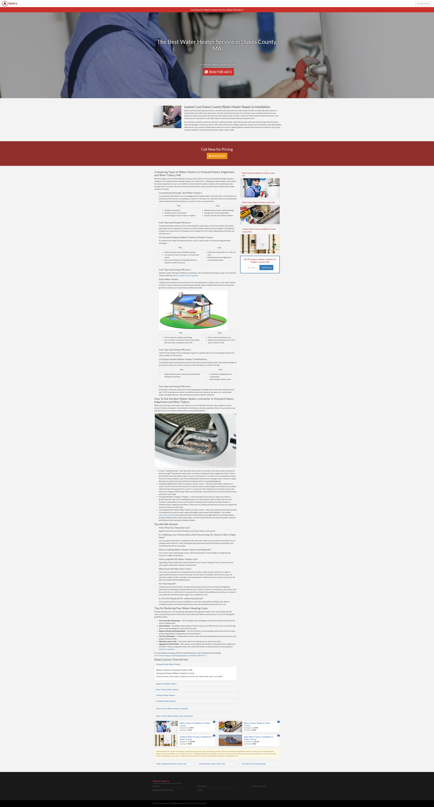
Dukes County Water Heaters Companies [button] (172, 708)
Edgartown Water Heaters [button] (166, 684)
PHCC (203, 655)
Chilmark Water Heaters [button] (165, 695)
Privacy (188, 803)
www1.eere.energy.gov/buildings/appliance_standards (175, 655)
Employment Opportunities (163, 790)
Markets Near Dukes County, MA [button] (212, 764)
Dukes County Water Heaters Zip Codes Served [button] (174, 716)
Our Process (201, 786)
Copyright (202, 803)
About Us (156, 786)
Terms (194, 803)
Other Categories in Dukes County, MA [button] (171, 764)
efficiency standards (167, 649)
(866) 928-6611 (235, 9)
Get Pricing (266, 267)
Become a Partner (423, 4)
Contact (200, 790)
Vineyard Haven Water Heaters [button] (168, 664)
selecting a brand (165, 515)
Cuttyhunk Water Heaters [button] (166, 701)
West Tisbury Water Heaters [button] (167, 689)
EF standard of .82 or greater (187, 275)
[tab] (195, 664)
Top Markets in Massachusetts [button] (254, 764)
